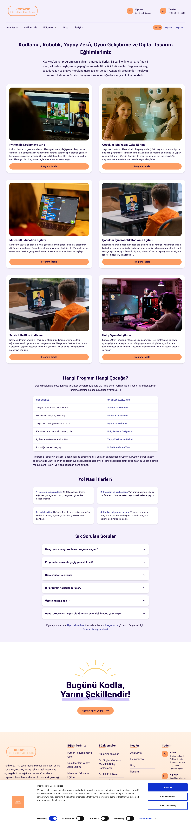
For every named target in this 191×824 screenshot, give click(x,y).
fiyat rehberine (75, 625)
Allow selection (167, 796)
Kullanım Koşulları (109, 753)
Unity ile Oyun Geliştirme (119, 431)
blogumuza (111, 625)
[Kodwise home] (23, 11)
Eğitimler (48, 27)
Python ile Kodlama (117, 423)
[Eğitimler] (55, 27)
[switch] (80, 818)
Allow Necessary (167, 805)
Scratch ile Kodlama (117, 407)
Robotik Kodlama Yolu (118, 447)
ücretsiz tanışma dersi (95, 629)
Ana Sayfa (136, 752)
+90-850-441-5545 (176, 13)
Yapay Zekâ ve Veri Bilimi (120, 439)
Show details (145, 818)
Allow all (167, 787)
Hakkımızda (137, 759)
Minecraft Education (117, 415)
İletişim (134, 771)
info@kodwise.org (143, 13)
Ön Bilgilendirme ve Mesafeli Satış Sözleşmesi (110, 764)
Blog (132, 765)
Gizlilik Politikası (108, 774)
